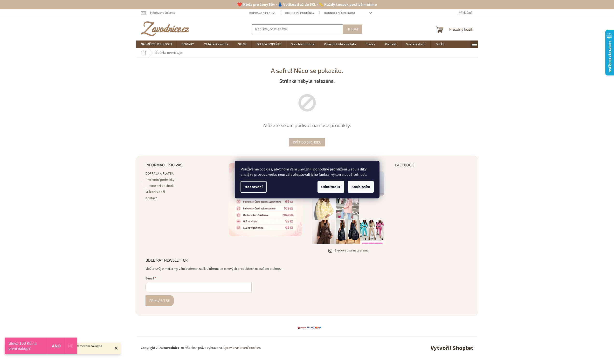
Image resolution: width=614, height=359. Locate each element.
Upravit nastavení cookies (242, 347)
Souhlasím (361, 187)
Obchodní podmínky (299, 13)
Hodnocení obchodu (339, 13)
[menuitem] (156, 44)
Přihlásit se (159, 300)
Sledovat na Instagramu (352, 250)
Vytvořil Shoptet (452, 348)
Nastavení (253, 187)
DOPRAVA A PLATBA (262, 13)
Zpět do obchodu (307, 142)
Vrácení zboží (155, 192)
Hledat (353, 29)
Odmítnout (330, 187)
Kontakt (151, 198)
